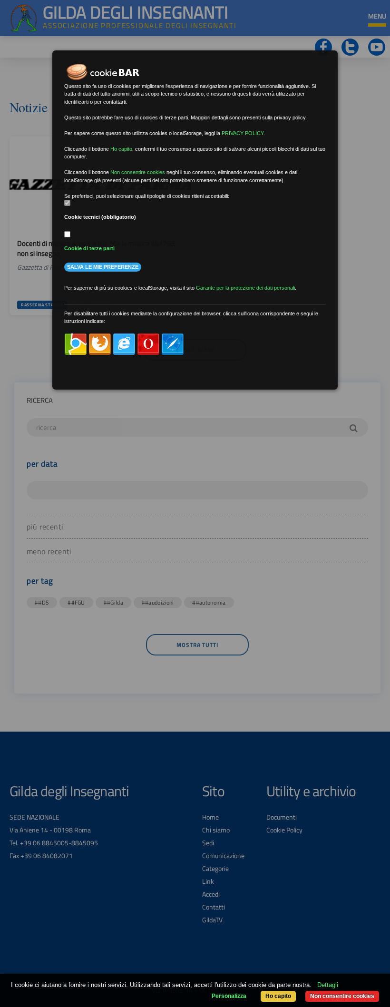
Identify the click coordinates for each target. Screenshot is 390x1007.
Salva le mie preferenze (102, 267)
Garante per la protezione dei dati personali (245, 288)
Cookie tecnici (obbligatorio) (100, 217)
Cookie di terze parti (89, 248)
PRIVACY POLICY (242, 133)
